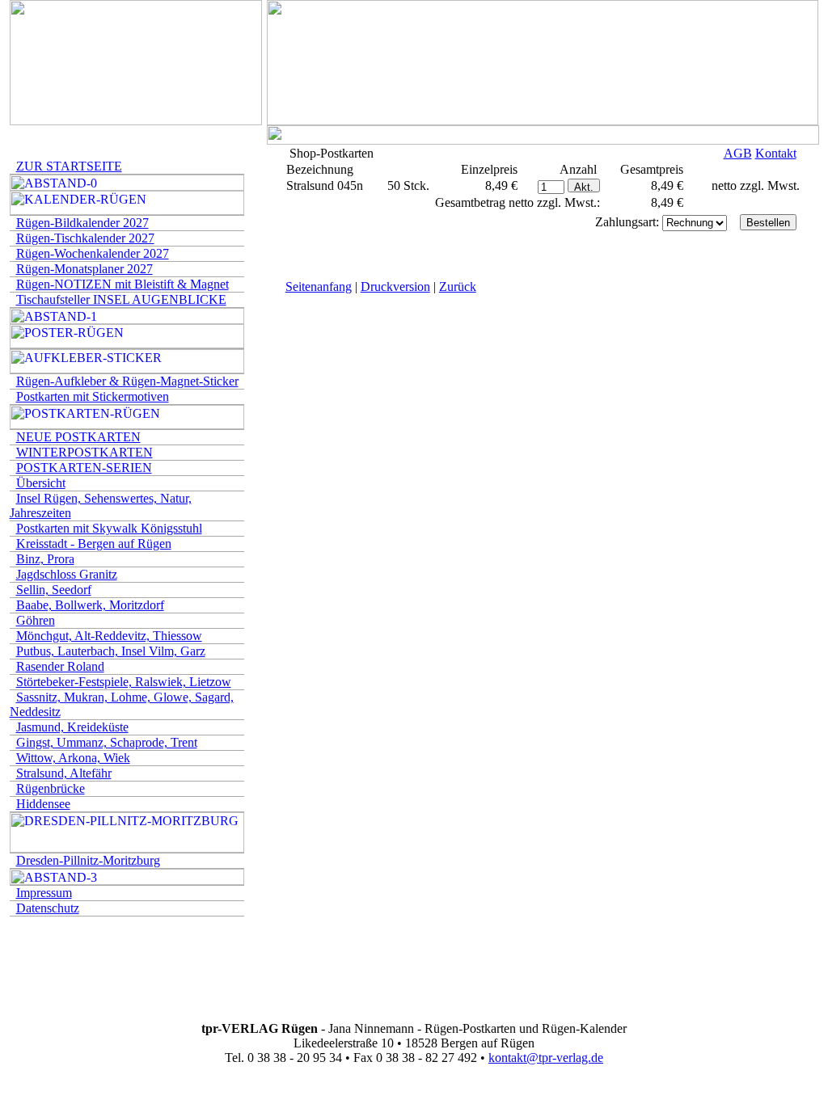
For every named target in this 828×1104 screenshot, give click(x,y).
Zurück (457, 286)
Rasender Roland (60, 666)
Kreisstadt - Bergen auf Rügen (93, 543)
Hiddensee (43, 804)
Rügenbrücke (50, 788)
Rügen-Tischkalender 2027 (85, 238)
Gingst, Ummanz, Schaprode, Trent (106, 742)
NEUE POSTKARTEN (78, 437)
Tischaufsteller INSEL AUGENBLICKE (121, 299)
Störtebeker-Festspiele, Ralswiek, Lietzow (123, 682)
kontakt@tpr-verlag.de (545, 1057)
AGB (738, 153)
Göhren (35, 620)
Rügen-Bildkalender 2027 (82, 223)
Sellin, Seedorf (53, 589)
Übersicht (40, 483)
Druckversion (395, 286)
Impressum (44, 893)
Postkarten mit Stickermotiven (92, 396)
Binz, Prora (45, 559)
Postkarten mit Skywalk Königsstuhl (109, 528)
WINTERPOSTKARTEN (84, 452)
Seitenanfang (318, 286)
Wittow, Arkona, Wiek (73, 758)
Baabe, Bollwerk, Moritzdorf (90, 605)
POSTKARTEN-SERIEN (84, 467)
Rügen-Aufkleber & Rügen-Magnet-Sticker (127, 381)
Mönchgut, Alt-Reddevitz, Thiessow (109, 636)
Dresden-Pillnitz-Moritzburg (88, 860)
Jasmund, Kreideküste (72, 727)
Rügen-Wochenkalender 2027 (92, 253)
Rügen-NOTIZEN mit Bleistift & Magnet (122, 284)
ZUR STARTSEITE (69, 166)
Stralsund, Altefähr (64, 773)
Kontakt (775, 153)
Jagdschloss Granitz (66, 574)
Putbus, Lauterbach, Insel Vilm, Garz (110, 651)
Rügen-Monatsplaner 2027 (84, 269)
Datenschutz (47, 908)
